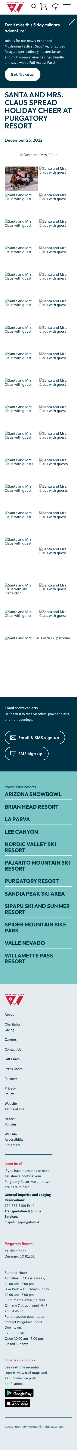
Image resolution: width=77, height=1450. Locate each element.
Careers (11, 1039)
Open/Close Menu (67, 8)
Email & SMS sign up (38, 737)
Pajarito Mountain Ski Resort (37, 865)
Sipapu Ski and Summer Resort (37, 909)
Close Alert (72, 22)
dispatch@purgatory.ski (22, 1222)
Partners (11, 1079)
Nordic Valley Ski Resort (30, 847)
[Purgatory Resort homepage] (15, 7)
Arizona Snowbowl (33, 794)
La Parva (17, 819)
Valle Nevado (25, 942)
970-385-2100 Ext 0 (19, 1205)
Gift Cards (12, 1059)
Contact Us (13, 1049)
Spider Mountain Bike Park (35, 927)
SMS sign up (30, 753)
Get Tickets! (22, 74)
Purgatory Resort (32, 881)
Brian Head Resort (32, 806)
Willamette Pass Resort (29, 958)
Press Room (14, 1069)
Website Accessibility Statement (14, 1139)
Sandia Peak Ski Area (35, 893)
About (9, 1014)
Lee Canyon (21, 831)
